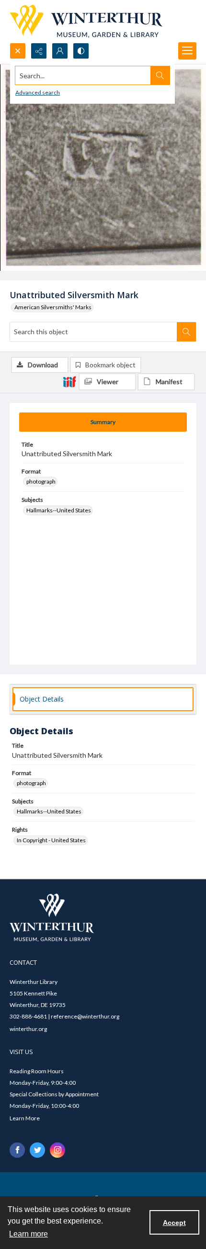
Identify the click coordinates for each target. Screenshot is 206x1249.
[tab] (103, 422)
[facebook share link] (17, 1150)
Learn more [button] (28, 1234)
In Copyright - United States (51, 840)
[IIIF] (69, 381)
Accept (174, 1222)
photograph (41, 481)
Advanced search (37, 92)
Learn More (25, 1118)
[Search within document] (186, 331)
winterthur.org (28, 1028)
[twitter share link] (37, 1150)
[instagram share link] (57, 1150)
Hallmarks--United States (58, 510)
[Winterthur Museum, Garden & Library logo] (86, 21)
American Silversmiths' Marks (53, 307)
